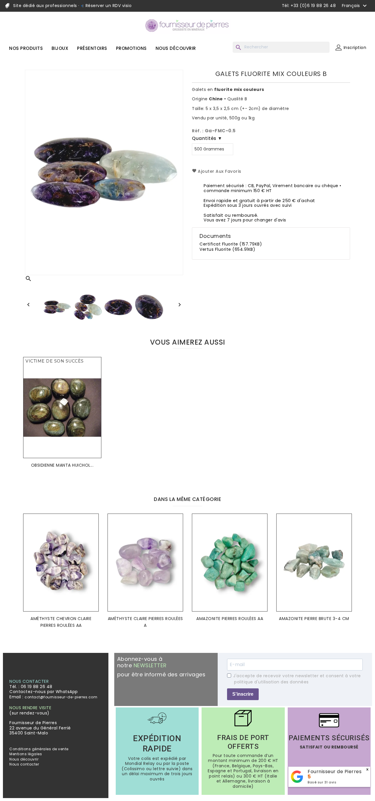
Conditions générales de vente (39, 748)
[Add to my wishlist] (95, 370)
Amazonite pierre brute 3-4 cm (314, 619)
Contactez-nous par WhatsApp (43, 692)
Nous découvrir (23, 759)
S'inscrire (242, 694)
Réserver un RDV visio (108, 6)
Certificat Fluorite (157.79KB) (231, 244)
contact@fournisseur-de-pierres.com (61, 697)
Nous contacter (24, 764)
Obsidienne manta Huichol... (62, 465)
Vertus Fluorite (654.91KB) (227, 249)
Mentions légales (25, 753)
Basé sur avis (322, 782)
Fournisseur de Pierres (335, 771)
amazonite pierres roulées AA (229, 619)
